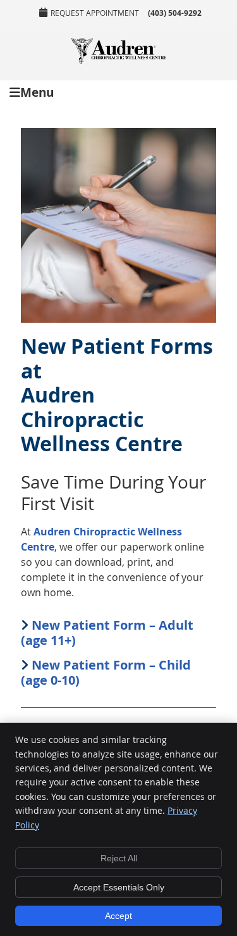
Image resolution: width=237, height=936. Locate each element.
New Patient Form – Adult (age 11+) (107, 632)
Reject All (118, 858)
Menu (37, 91)
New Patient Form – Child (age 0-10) (106, 672)
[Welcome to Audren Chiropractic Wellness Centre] (118, 60)
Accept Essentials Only (118, 887)
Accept (118, 916)
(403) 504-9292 (175, 13)
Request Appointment (95, 13)
